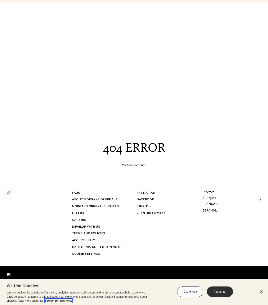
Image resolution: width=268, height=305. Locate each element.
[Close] (261, 291)
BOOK (9, 54)
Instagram (146, 192)
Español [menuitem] (5, 48)
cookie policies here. (58, 300)
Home (12, 5)
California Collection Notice (98, 247)
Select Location (11, 30)
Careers (79, 219)
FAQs (76, 192)
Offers (78, 213)
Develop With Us (86, 226)
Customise (190, 291)
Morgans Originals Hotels (95, 206)
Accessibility (83, 240)
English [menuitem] (4, 40)
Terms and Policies (88, 233)
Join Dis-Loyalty (151, 213)
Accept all (220, 291)
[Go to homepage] (9, 25)
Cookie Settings (86, 253)
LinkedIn (144, 206)
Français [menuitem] (5, 44)
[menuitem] (26, 63)
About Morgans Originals (94, 199)
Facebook (145, 199)
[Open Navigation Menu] (1, 18)
